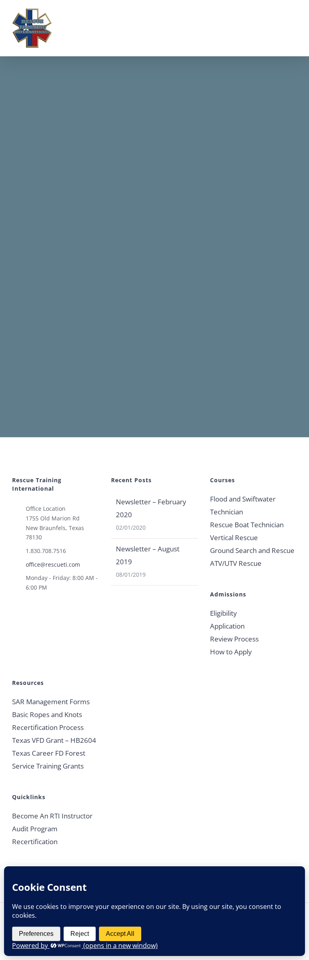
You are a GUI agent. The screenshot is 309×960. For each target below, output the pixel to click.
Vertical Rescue (234, 537)
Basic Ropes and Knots (47, 714)
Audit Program (35, 828)
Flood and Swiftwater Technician (243, 505)
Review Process (234, 638)
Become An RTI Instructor (52, 815)
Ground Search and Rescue (252, 550)
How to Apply (231, 651)
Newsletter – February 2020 (151, 508)
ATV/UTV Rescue (236, 563)
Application (227, 626)
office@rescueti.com (53, 564)
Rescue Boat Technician (247, 524)
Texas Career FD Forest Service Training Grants (48, 759)
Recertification (35, 841)
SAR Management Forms (51, 701)
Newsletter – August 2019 (147, 555)
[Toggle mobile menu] (293, 19)
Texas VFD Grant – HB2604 (54, 740)
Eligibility (223, 613)
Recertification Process (48, 727)
